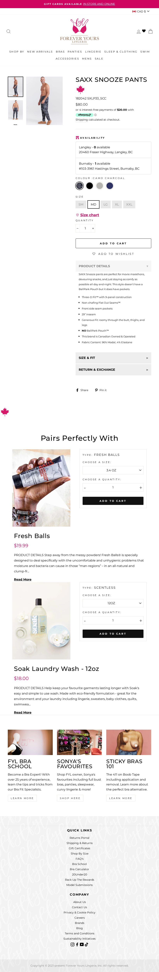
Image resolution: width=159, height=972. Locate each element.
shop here (70, 798)
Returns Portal (79, 838)
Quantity (85, 220)
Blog (79, 928)
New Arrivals (40, 51)
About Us (79, 902)
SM (81, 204)
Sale (99, 58)
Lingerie (93, 51)
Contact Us (79, 907)
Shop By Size (79, 853)
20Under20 (79, 874)
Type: (88, 455)
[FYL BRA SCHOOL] (30, 742)
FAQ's (80, 859)
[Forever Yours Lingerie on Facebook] (77, 944)
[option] (79, 4)
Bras (60, 51)
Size (80, 196)
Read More (22, 579)
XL (117, 204)
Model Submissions (79, 885)
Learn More (22, 798)
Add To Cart (112, 500)
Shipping (82, 119)
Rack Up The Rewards (79, 879)
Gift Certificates (79, 848)
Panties (75, 51)
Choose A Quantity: (102, 479)
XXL (129, 204)
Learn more (120, 798)
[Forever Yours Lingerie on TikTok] (86, 944)
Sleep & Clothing (120, 51)
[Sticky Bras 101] (128, 742)
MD (93, 204)
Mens (87, 58)
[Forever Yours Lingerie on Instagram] (73, 944)
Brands (79, 923)
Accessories (67, 58)
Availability (92, 137)
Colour (100, 178)
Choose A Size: (97, 462)
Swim (145, 51)
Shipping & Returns (80, 843)
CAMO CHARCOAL (79, 186)
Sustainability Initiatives (79, 938)
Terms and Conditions (79, 933)
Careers (79, 917)
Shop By (16, 51)
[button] (87, 215)
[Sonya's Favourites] (79, 742)
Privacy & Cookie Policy (79, 912)
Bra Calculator (79, 869)
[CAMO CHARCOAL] (91, 191)
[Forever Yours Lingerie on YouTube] (82, 944)
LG (106, 204)
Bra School (79, 864)
